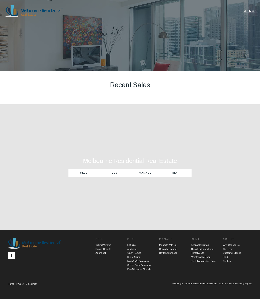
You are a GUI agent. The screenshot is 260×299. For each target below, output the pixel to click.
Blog (225, 257)
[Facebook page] (12, 256)
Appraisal (101, 253)
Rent (176, 173)
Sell (83, 173)
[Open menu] (249, 11)
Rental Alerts (197, 253)
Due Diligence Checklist (139, 269)
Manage (145, 173)
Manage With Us (168, 245)
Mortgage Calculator (138, 261)
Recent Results (103, 249)
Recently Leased (168, 249)
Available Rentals (200, 245)
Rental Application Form (203, 261)
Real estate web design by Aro (238, 284)
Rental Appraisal (168, 253)
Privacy (20, 284)
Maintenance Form (200, 257)
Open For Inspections (202, 249)
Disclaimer (31, 284)
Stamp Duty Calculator (139, 265)
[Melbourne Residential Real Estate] (33, 11)
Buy (115, 173)
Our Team (228, 249)
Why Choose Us (231, 245)
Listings (131, 245)
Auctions (132, 249)
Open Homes (134, 253)
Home (11, 284)
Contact (227, 261)
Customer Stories (232, 253)
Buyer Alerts (133, 257)
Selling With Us (103, 245)
